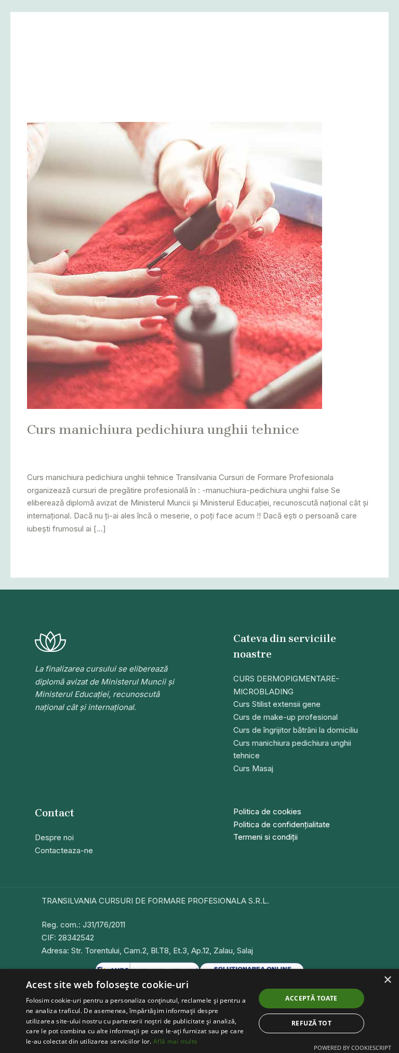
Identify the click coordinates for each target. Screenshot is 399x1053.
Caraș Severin (230, 446)
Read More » (50, 552)
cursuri (288, 446)
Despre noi (54, 837)
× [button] (387, 980)
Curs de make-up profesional (285, 717)
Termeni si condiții (265, 837)
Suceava (130, 457)
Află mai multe (175, 1041)
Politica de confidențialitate (281, 824)
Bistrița (153, 446)
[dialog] (199, 1011)
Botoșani (185, 446)
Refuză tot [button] (311, 1023)
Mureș (38, 457)
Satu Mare (92, 457)
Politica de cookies (267, 811)
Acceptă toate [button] (311, 998)
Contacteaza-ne (64, 850)
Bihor (128, 446)
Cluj (265, 446)
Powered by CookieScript (352, 1047)
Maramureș (324, 446)
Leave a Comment (60, 446)
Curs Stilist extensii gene (277, 704)
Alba (107, 446)
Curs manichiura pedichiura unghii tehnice (163, 429)
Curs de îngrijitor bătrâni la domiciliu (295, 730)
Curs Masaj (253, 768)
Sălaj (62, 457)
